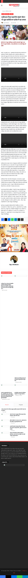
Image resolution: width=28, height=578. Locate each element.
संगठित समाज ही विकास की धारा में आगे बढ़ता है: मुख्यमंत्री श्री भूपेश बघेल (20, 379)
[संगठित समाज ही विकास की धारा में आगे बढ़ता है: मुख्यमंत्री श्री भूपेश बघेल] (21, 326)
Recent (7, 404)
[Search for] (26, 5)
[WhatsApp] (12, 219)
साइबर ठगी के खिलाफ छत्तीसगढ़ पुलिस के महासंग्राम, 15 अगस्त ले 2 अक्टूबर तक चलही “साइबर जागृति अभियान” (17, 434)
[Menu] (1, 5)
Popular (21, 404)
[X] (5, 219)
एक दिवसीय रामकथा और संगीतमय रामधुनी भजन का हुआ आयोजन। (20, 393)
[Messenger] (9, 219)
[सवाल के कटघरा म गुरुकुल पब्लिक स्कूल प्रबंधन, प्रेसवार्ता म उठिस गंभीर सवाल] (5, 416)
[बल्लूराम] (14, 5)
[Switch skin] (24, 5)
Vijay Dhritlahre (14, 264)
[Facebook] (2, 219)
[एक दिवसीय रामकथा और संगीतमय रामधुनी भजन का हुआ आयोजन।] (21, 387)
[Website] (14, 267)
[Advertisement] (14, 23)
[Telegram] (15, 219)
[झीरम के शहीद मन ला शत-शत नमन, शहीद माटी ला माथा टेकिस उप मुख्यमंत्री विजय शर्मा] (5, 422)
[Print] (22, 219)
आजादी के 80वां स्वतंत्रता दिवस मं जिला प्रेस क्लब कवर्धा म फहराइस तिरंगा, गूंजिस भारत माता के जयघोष (18, 428)
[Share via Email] (19, 219)
